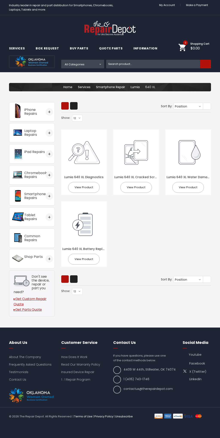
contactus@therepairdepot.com (148, 389)
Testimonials (18, 372)
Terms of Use (83, 416)
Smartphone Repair (110, 87)
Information (145, 48)
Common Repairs (32, 238)
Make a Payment (197, 5)
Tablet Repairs (30, 217)
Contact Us (17, 379)
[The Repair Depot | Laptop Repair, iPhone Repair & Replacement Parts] (110, 28)
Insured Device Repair (77, 372)
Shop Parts (33, 256)
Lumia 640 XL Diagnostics (84, 177)
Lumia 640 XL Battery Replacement (89, 249)
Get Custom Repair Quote (30, 301)
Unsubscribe (124, 416)
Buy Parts (79, 48)
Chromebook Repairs (35, 174)
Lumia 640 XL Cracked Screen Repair (142, 177)
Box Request (48, 48)
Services (17, 48)
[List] (74, 106)
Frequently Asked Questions (30, 364)
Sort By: (166, 106)
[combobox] (158, 64)
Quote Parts (111, 48)
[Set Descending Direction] (207, 106)
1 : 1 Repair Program (75, 379)
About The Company (25, 357)
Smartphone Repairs (35, 195)
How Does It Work (74, 357)
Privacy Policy (103, 416)
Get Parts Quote (28, 309)
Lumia (135, 87)
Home (67, 87)
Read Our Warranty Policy (80, 364)
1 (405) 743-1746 (136, 379)
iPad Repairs (34, 151)
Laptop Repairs (30, 132)
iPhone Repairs (30, 111)
